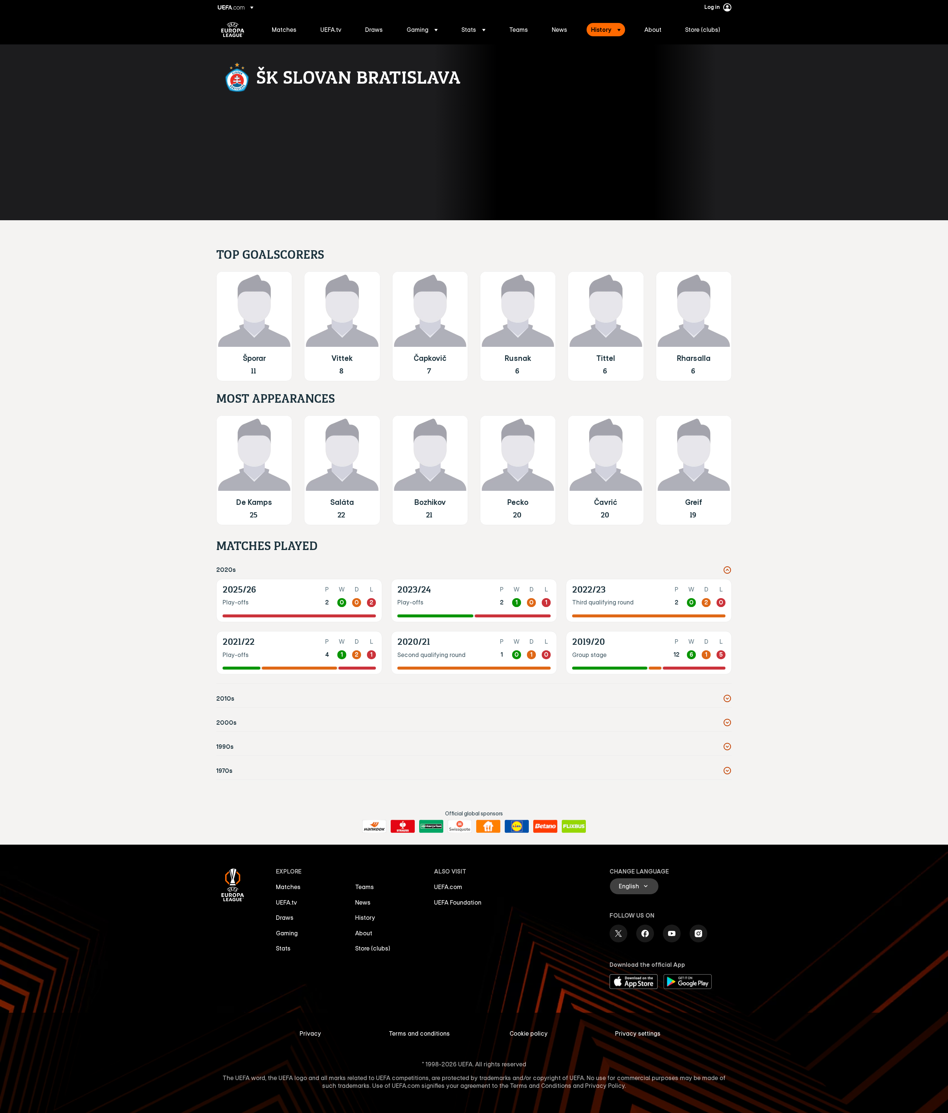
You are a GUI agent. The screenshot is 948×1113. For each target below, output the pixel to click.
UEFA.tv (286, 902)
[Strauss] (403, 826)
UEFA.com (448, 887)
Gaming (287, 933)
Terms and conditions (419, 1033)
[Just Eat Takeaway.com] (488, 826)
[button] (422, 30)
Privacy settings (638, 1033)
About (363, 933)
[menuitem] (287, 30)
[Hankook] (374, 826)
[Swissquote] (460, 826)
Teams (364, 887)
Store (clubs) (372, 948)
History (365, 917)
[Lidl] (517, 826)
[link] (284, 30)
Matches (288, 887)
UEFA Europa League (232, 29)
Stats (283, 948)
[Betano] (545, 826)
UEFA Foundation (457, 902)
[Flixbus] (574, 826)
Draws (285, 917)
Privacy (310, 1033)
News (363, 902)
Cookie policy (529, 1033)
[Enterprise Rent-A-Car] (431, 826)
